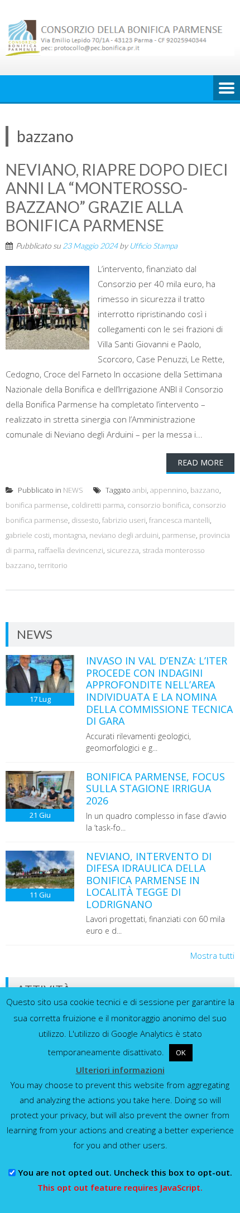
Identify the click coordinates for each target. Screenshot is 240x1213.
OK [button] (181, 1052)
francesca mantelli (179, 520)
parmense (179, 535)
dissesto (85, 520)
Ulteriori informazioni (120, 1069)
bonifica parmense (37, 505)
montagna (69, 535)
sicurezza (123, 550)
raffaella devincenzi (70, 550)
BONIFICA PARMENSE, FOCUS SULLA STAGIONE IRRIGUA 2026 (155, 788)
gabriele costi (28, 535)
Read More (200, 462)
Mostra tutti (212, 955)
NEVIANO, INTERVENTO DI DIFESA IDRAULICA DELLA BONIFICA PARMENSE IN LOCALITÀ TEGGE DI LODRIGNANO (149, 880)
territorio (53, 565)
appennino (168, 490)
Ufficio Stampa (153, 245)
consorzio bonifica (158, 505)
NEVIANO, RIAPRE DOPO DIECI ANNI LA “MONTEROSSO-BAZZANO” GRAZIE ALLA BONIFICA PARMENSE (117, 197)
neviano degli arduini (124, 535)
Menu (226, 88)
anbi (139, 490)
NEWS (73, 490)
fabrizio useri (124, 520)
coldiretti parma (97, 505)
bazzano (204, 490)
